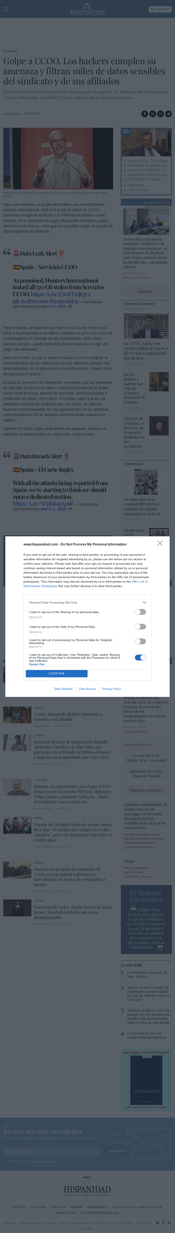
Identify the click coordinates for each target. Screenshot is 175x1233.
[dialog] (87, 616)
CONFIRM (57, 673)
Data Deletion (63, 688)
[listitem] (87, 602)
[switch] (140, 612)
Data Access (87, 688)
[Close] (161, 545)
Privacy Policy (111, 688)
